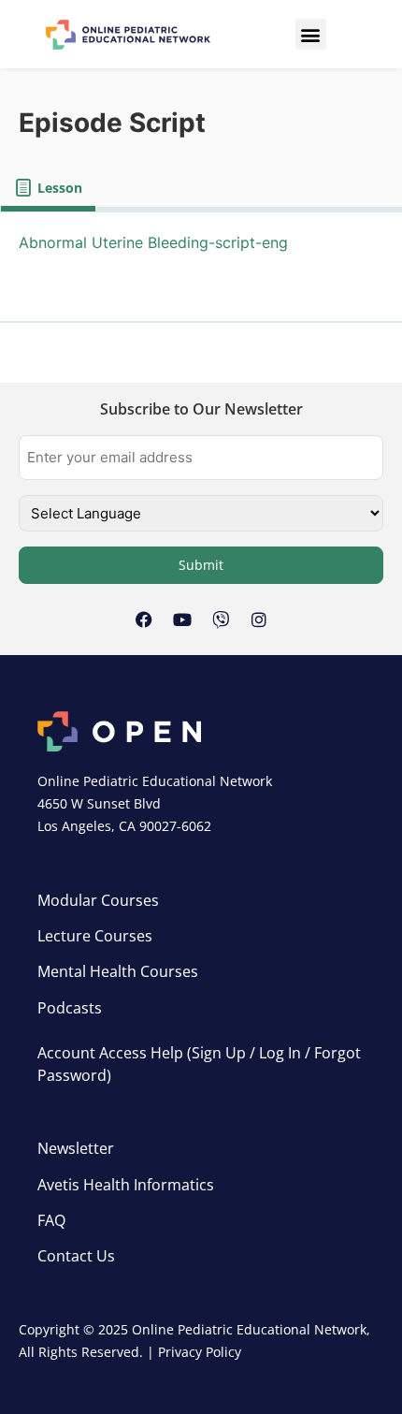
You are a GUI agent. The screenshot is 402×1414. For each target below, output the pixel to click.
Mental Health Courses (117, 971)
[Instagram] (259, 619)
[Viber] (220, 619)
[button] (310, 34)
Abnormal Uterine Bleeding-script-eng (153, 242)
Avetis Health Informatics (125, 1184)
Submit (201, 565)
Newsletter (75, 1148)
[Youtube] (182, 619)
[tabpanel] (201, 267)
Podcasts (69, 1008)
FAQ (51, 1220)
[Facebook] (144, 619)
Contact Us (76, 1256)
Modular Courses (98, 900)
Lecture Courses (94, 936)
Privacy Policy (199, 1352)
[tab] (48, 188)
